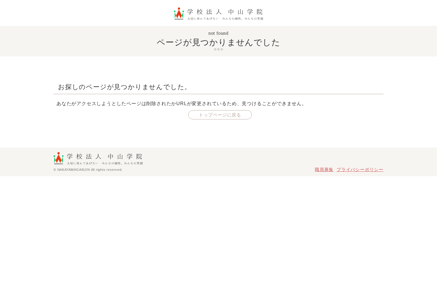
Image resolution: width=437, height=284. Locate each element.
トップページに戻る (220, 114)
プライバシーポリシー (360, 169)
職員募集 (324, 169)
